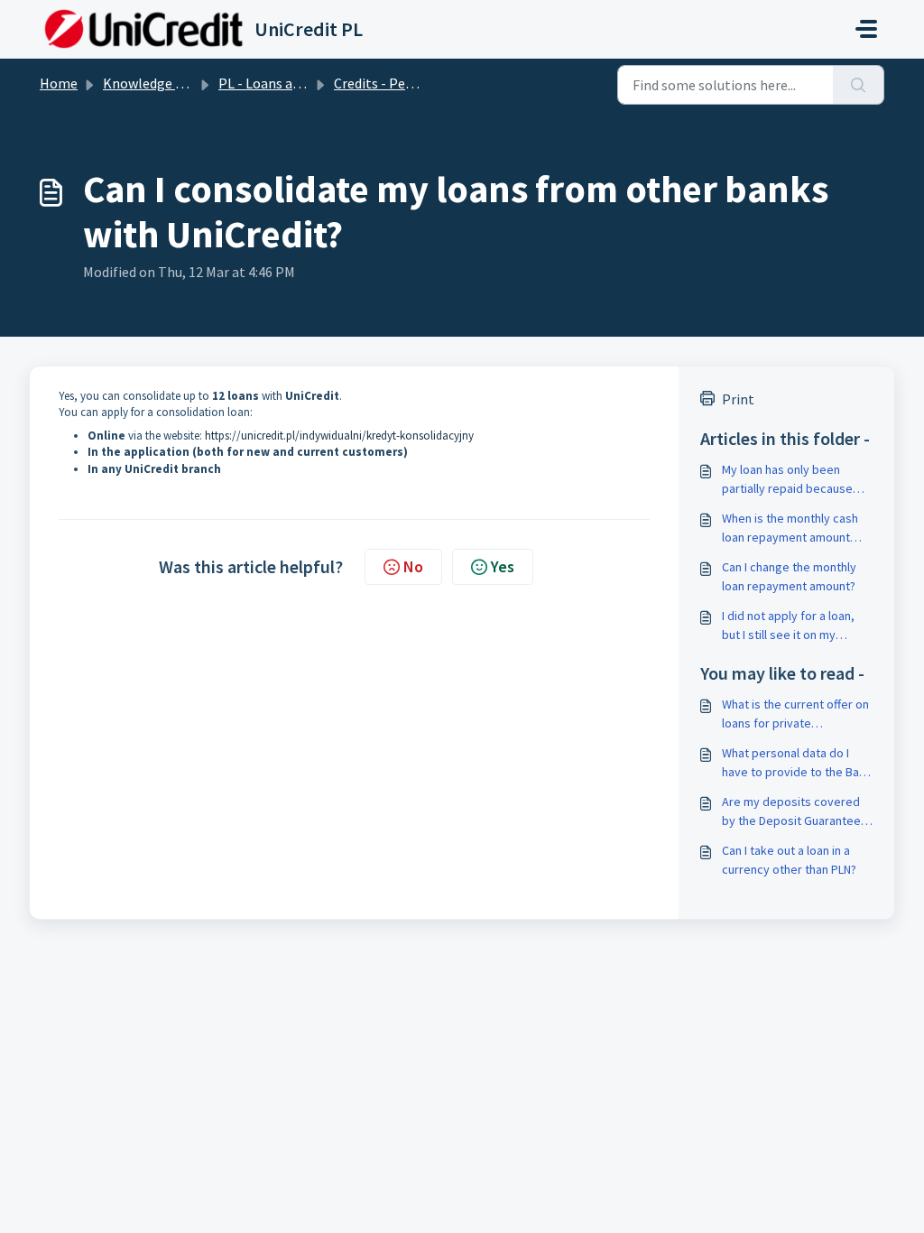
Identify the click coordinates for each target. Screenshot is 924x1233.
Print (738, 399)
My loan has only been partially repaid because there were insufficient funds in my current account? (787, 479)
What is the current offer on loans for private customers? (795, 714)
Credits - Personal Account (416, 83)
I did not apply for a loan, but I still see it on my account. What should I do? (793, 625)
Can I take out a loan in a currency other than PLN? (789, 859)
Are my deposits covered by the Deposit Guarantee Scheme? (791, 811)
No (413, 566)
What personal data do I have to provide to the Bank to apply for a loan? (797, 763)
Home (59, 83)
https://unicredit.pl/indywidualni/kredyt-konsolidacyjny (339, 435)
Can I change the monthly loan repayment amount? (789, 576)
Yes (502, 566)
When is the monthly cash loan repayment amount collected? (790, 528)
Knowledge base (153, 83)
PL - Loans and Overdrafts (296, 83)
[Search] (858, 85)
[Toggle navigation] (866, 29)
